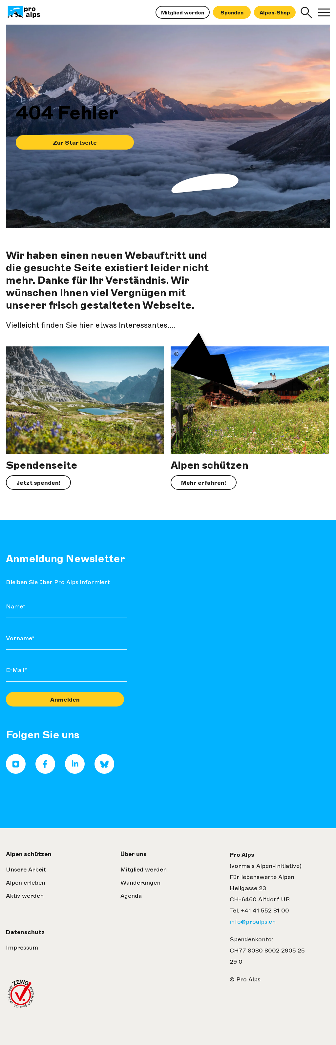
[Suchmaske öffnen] (306, 12)
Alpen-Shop (275, 13)
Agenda (131, 895)
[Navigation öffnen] (324, 12)
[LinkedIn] (75, 771)
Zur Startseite (75, 142)
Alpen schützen (29, 854)
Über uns (133, 854)
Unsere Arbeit (26, 869)
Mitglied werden (182, 13)
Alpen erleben (25, 882)
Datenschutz (25, 932)
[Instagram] (16, 771)
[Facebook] (45, 771)
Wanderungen (140, 882)
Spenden (231, 13)
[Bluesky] (104, 771)
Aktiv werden (25, 895)
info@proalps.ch (253, 921)
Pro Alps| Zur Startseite (32, 12)
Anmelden (65, 699)
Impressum (22, 947)
